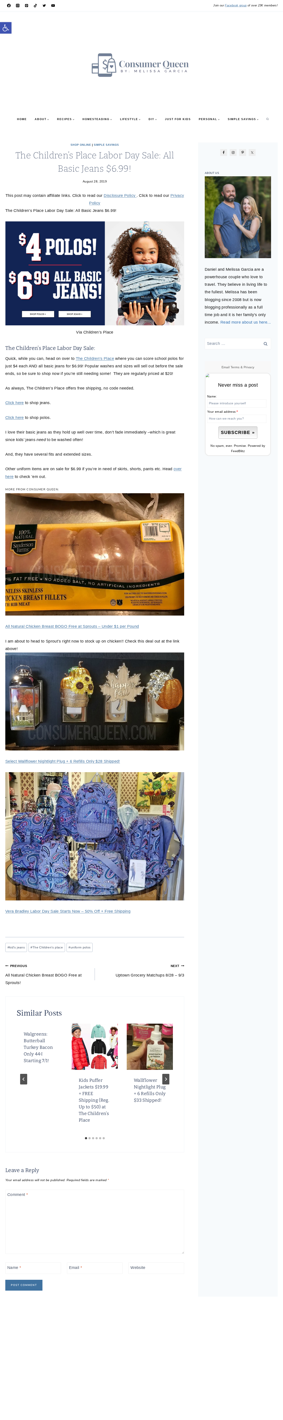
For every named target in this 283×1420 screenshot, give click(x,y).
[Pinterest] (26, 5)
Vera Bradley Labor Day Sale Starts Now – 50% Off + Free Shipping (67, 911)
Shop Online (81, 144)
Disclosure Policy (120, 195)
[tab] (86, 1138)
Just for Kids (178, 119)
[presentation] (95, 1047)
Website (137, 1267)
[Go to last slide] (23, 1079)
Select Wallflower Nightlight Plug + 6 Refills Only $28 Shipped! (62, 761)
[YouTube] (53, 5)
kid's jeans (16, 947)
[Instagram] (17, 5)
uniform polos (79, 947)
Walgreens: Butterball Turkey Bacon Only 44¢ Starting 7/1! (38, 1047)
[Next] (165, 1079)
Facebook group (236, 5)
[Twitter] (44, 5)
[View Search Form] (267, 119)
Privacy (249, 367)
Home (22, 119)
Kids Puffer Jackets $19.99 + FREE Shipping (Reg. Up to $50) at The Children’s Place (94, 1100)
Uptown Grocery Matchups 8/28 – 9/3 (150, 970)
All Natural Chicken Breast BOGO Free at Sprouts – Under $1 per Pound (72, 626)
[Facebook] (8, 5)
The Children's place (47, 947)
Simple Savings (106, 144)
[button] (5, 28)
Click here (14, 403)
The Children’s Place (95, 358)
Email (75, 1267)
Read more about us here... (245, 322)
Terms (235, 367)
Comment (17, 1195)
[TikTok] (35, 5)
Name (14, 1267)
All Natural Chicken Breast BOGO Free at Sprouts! (43, 974)
